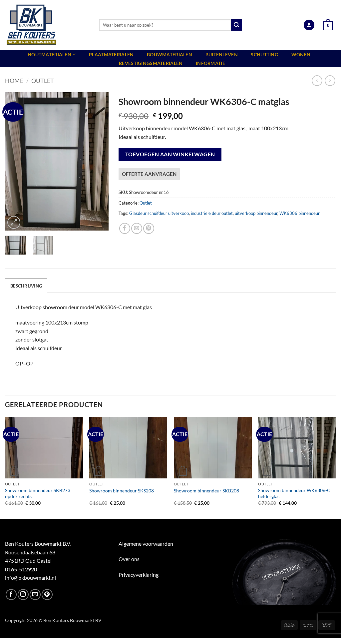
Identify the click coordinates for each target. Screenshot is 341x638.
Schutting (264, 54)
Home (14, 80)
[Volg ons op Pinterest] (47, 594)
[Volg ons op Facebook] (11, 594)
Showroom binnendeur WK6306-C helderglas (294, 493)
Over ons (129, 559)
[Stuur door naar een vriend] (136, 228)
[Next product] (317, 80)
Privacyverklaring (139, 574)
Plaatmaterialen (111, 54)
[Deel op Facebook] (124, 228)
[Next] (98, 161)
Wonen (300, 54)
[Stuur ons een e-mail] (35, 594)
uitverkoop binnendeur (256, 213)
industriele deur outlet (212, 213)
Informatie (210, 63)
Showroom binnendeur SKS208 (121, 490)
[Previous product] (330, 80)
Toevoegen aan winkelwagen (170, 154)
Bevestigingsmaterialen (150, 63)
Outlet (42, 80)
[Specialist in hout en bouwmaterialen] (47, 25)
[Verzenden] (236, 25)
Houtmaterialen (49, 54)
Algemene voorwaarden (146, 543)
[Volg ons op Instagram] (23, 594)
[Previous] (15, 161)
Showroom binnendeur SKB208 (206, 490)
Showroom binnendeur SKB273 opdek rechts (37, 493)
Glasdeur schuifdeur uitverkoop (159, 213)
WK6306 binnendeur (299, 213)
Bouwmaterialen (169, 54)
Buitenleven (221, 54)
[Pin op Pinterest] (148, 228)
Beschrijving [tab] (26, 286)
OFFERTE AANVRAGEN (149, 174)
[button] (309, 25)
